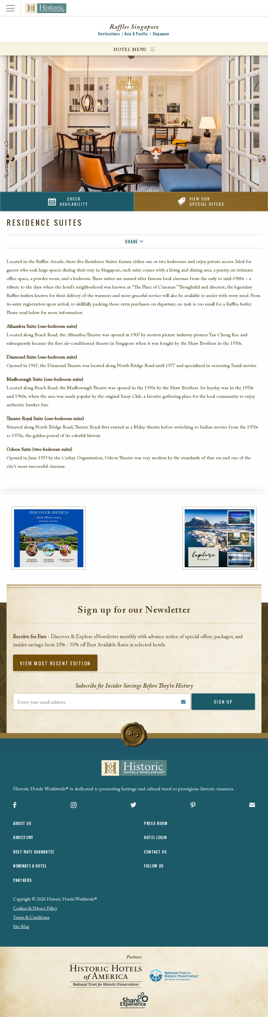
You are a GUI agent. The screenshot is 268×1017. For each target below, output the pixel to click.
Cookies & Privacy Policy (35, 908)
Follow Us (154, 865)
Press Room (155, 823)
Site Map (21, 927)
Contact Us (155, 851)
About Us (22, 823)
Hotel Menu (130, 50)
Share (131, 241)
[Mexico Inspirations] (48, 538)
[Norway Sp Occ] (219, 538)
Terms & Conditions (31, 918)
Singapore (161, 33)
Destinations (109, 33)
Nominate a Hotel (30, 865)
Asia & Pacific (136, 33)
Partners (22, 880)
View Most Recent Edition (55, 663)
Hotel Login (155, 837)
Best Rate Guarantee (33, 851)
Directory (23, 837)
